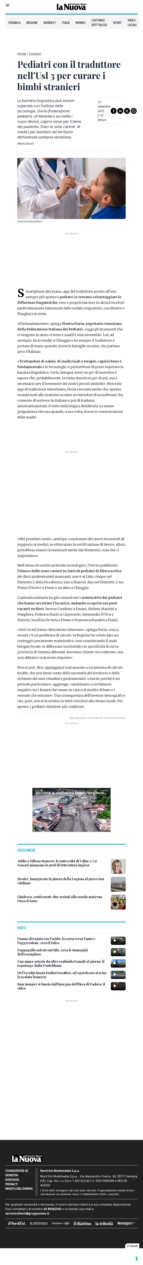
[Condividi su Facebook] (114, 111)
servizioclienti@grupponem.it (27, 1213)
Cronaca (14, 23)
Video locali (132, 22)
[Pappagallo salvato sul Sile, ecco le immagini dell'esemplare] (118, 952)
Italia (66, 23)
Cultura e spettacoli (99, 22)
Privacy (11, 1184)
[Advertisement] (71, 38)
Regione (32, 23)
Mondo (80, 23)
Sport (117, 23)
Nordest (50, 23)
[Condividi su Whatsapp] (134, 111)
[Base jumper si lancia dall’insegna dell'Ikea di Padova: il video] (118, 986)
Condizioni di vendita (16, 1173)
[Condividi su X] (127, 111)
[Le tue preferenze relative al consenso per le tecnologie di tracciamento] (136, 1258)
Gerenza (12, 1180)
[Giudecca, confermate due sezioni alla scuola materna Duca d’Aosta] (118, 902)
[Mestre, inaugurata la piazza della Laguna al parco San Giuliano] (118, 884)
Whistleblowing (19, 1189)
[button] (71, 810)
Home (21, 54)
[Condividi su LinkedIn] (120, 111)
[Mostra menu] (7, 5)
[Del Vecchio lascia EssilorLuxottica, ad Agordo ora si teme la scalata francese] (118, 975)
